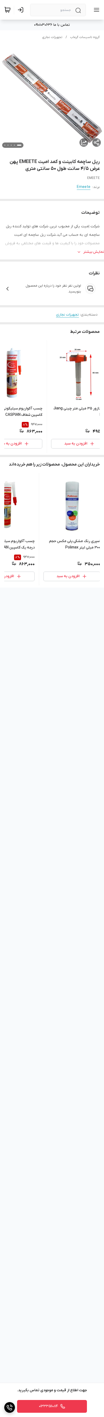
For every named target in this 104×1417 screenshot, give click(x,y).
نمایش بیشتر (93, 251)
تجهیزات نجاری (52, 37)
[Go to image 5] (4, 145)
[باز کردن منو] (95, 10)
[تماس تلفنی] (9, 1407)
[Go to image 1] (19, 145)
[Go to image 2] (14, 145)
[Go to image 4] (8, 145)
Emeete (83, 187)
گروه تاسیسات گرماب (85, 37)
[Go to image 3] (11, 145)
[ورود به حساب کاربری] (21, 9)
